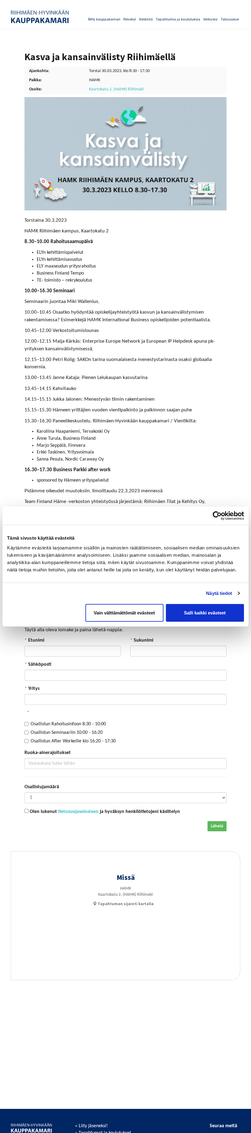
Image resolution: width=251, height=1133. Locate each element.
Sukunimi (141, 640)
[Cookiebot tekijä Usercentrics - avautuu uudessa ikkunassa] (217, 515)
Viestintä (146, 19)
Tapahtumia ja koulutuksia (178, 19)
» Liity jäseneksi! (91, 1126)
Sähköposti (37, 664)
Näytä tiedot (219, 593)
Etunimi (34, 640)
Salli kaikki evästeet (205, 612)
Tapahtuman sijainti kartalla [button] (125, 903)
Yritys (31, 688)
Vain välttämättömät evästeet (124, 612)
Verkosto (210, 19)
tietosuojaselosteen (78, 811)
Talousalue (230, 19)
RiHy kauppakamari (104, 19)
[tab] (123, 904)
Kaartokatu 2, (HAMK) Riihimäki (116, 89)
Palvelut (129, 19)
